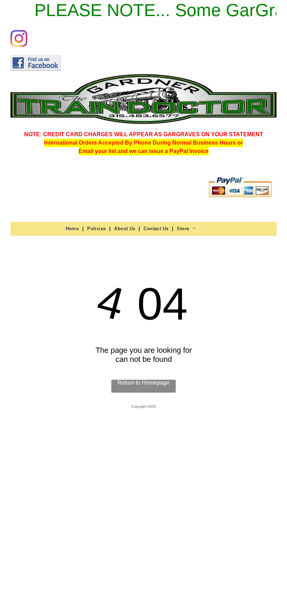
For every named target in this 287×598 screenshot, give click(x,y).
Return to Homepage (143, 383)
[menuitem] (73, 228)
